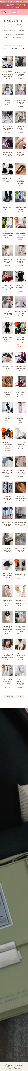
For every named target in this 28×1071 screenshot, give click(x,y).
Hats (16, 27)
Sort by (5, 48)
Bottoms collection (9, 30)
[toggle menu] (1, 12)
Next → (20, 697)
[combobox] (17, 48)
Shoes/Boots (7, 34)
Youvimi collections (18, 38)
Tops (22, 27)
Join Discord (24, 1)
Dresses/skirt (8, 27)
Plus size (6, 38)
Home (8, 24)
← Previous (9, 697)
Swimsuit (21, 30)
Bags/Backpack (19, 34)
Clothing (13, 24)
